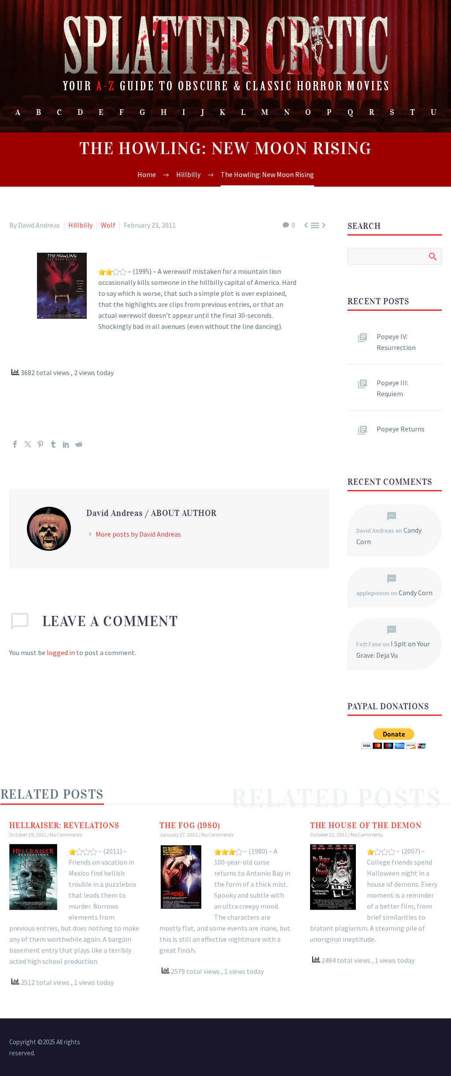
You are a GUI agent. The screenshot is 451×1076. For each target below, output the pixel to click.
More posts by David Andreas (138, 534)
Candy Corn (416, 592)
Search (432, 256)
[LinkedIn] (66, 444)
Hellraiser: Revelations (64, 825)
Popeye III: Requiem (392, 388)
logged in (61, 652)
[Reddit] (78, 444)
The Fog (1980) (189, 825)
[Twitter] (27, 444)
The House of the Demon (365, 825)
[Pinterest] (40, 444)
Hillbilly (80, 225)
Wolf (108, 225)
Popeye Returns (401, 428)
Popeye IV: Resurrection (396, 342)
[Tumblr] (53, 444)
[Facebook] (14, 444)
